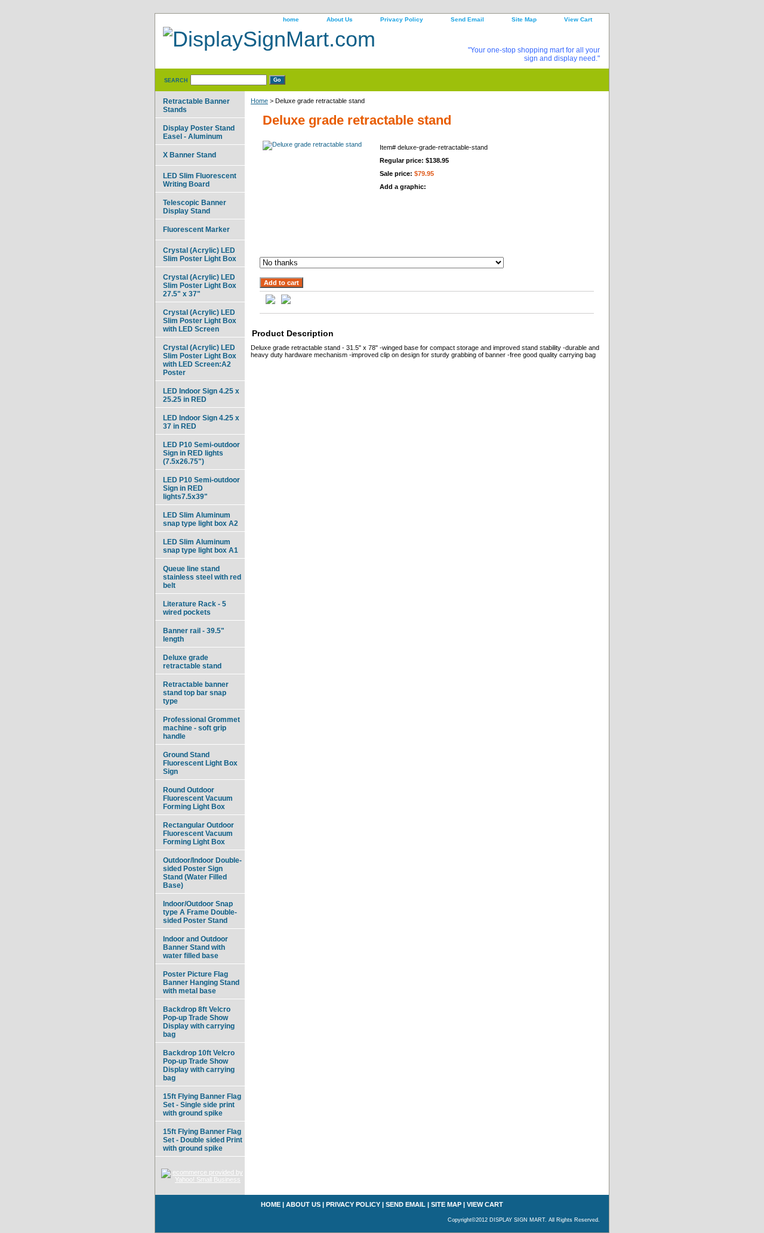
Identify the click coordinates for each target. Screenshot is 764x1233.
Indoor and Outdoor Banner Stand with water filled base (195, 947)
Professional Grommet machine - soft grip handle (201, 728)
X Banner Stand (189, 155)
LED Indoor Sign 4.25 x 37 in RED (201, 422)
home (291, 19)
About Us (339, 19)
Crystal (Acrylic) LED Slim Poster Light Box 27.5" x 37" (199, 285)
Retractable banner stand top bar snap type (196, 692)
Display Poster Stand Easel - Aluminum (199, 132)
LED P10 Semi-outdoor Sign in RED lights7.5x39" (201, 488)
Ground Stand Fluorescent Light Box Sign (200, 763)
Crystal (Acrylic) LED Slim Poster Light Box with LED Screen (199, 320)
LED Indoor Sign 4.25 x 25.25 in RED (201, 395)
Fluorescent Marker (196, 229)
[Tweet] (270, 301)
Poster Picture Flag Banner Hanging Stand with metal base (201, 982)
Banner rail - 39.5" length (193, 635)
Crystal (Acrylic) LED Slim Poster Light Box (199, 254)
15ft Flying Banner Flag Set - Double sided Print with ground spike (202, 1140)
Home (259, 100)
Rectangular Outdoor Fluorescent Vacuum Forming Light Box (198, 833)
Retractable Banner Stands (196, 105)
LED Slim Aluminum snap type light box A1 (200, 546)
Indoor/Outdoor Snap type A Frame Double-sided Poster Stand (200, 912)
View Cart (578, 19)
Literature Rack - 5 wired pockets (194, 608)
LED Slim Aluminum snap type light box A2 (200, 519)
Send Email (467, 19)
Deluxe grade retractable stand (192, 661)
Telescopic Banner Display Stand (194, 207)
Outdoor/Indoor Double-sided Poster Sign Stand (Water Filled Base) (202, 873)
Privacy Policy (401, 19)
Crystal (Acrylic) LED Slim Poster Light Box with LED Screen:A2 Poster (199, 360)
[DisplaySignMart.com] (304, 41)
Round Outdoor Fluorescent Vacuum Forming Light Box (198, 798)
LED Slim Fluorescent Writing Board (199, 180)
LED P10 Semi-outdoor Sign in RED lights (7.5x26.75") (201, 453)
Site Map (524, 19)
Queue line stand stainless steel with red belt (202, 577)
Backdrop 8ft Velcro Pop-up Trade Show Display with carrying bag (199, 1022)
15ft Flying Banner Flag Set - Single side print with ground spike (202, 1104)
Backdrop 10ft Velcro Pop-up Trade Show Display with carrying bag (199, 1065)
